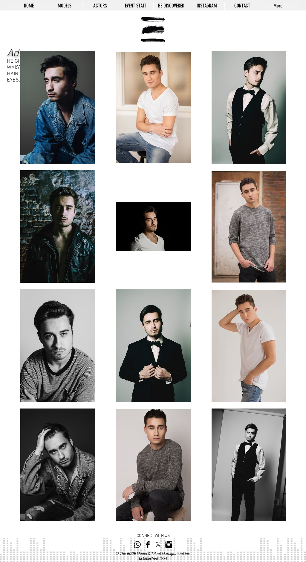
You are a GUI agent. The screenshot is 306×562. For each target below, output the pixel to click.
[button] (64, 6)
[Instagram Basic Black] (168, 544)
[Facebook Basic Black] (147, 544)
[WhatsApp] (137, 544)
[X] (158, 544)
